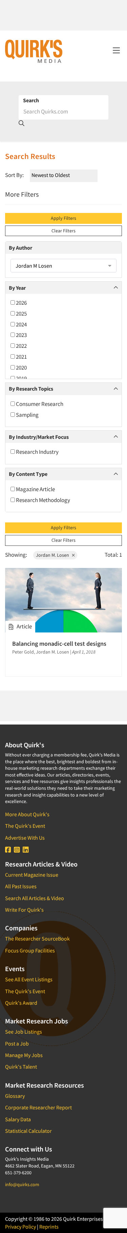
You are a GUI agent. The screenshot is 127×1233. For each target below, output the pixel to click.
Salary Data (18, 1119)
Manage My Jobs (24, 1055)
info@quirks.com (22, 1184)
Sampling (27, 414)
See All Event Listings (28, 979)
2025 (21, 313)
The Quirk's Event (25, 825)
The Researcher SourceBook (37, 938)
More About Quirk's (27, 814)
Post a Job (17, 1043)
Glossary (15, 1095)
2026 (21, 302)
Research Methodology (42, 500)
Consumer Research (39, 404)
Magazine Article (35, 489)
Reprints (49, 1226)
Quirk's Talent (21, 1066)
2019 (21, 378)
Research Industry (37, 451)
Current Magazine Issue (31, 874)
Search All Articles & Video (34, 898)
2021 (21, 356)
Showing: (16, 554)
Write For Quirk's (24, 909)
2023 (21, 335)
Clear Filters (63, 231)
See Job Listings (23, 1031)
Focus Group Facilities (30, 950)
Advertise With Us (25, 837)
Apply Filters (63, 218)
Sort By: (14, 175)
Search (31, 100)
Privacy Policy (20, 1226)
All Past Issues (21, 886)
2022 (21, 346)
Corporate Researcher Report (38, 1107)
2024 (21, 324)
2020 (21, 367)
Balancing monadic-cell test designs (59, 643)
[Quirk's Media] (34, 51)
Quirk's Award (21, 1002)
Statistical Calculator (28, 1130)
